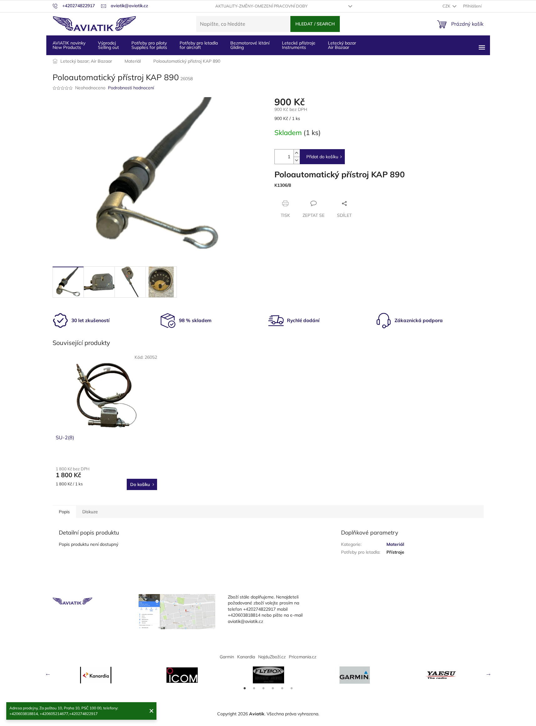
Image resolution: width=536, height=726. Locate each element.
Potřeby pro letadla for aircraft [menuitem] (199, 45)
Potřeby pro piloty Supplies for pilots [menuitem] (149, 45)
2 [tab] (254, 688)
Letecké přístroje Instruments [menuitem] (298, 45)
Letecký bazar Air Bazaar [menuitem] (342, 45)
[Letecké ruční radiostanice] (441, 675)
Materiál (395, 544)
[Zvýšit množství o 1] (297, 153)
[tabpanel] (96, 675)
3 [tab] (263, 688)
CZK (446, 5)
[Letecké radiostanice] (182, 675)
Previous (48, 673)
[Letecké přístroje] (268, 674)
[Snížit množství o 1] (297, 160)
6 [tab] (291, 688)
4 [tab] (273, 688)
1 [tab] (245, 688)
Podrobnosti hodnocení (131, 88)
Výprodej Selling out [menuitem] (108, 45)
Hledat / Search (315, 24)
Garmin (227, 657)
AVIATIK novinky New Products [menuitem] (69, 45)
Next (488, 673)
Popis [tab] (64, 511)
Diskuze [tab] (90, 511)
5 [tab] (282, 688)
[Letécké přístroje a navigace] (355, 675)
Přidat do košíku (322, 156)
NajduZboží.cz (272, 657)
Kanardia (246, 657)
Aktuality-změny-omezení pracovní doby (261, 5)
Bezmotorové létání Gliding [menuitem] (249, 45)
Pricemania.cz (302, 657)
